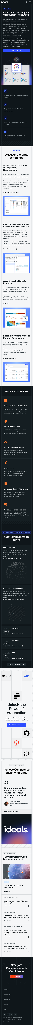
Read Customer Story (11, 811)
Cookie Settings (7, 1022)
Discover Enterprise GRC (11, 558)
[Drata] (4, 2)
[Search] (26, 2)
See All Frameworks (15, 664)
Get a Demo (15, 51)
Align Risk (6, 304)
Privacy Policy (11, 1019)
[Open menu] (30, 2)
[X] (15, 1014)
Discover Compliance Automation (13, 599)
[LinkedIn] (11, 1014)
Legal (4, 1019)
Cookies (19, 1019)
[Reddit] (8, 1014)
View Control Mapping (10, 192)
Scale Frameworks (9, 358)
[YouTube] (4, 1014)
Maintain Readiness (9, 249)
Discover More (16, 634)
